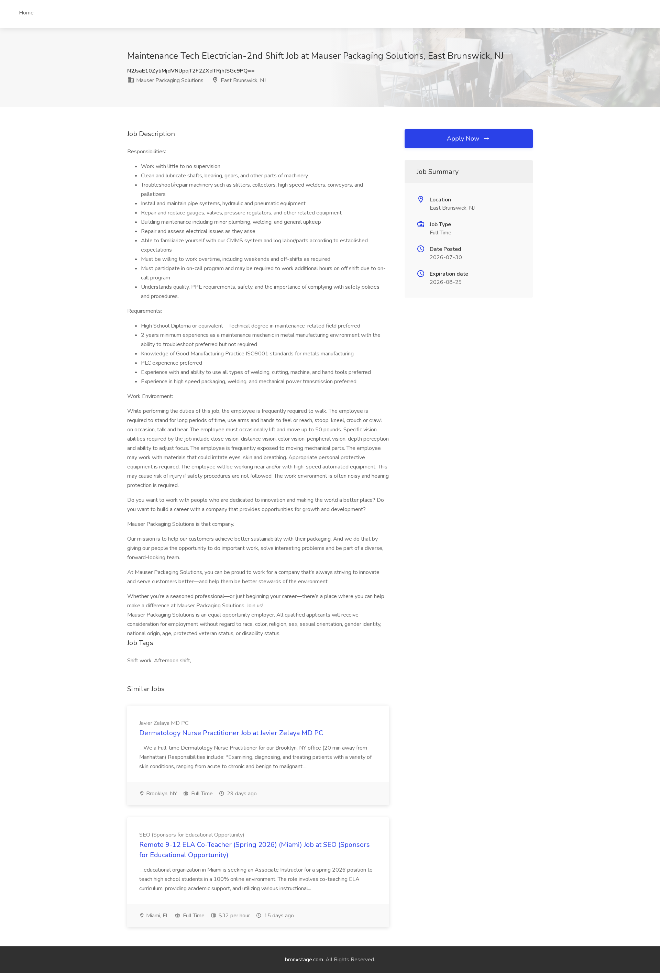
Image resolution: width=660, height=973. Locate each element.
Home (26, 12)
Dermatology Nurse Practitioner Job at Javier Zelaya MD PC (231, 733)
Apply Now (464, 138)
